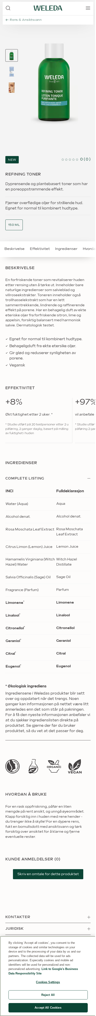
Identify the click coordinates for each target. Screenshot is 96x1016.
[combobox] (14, 225)
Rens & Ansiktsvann (26, 20)
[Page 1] (12, 55)
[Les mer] (12, 766)
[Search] (8, 8)
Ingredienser (66, 249)
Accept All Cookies (48, 1007)
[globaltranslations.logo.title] (48, 8)
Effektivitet (40, 249)
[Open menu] (88, 8)
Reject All (48, 995)
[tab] (11, 55)
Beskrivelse (14, 249)
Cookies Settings (48, 982)
